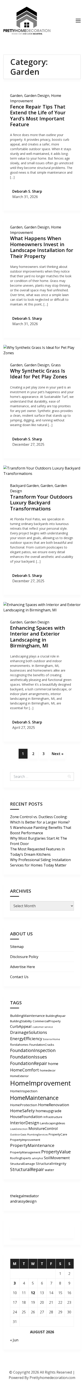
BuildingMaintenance (27, 1015)
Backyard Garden (24, 485)
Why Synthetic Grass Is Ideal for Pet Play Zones (38, 373)
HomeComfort (24, 1070)
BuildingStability (21, 1021)
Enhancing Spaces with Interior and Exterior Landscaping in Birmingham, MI (37, 636)
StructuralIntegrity (51, 1163)
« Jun (14, 1340)
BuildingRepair (56, 1016)
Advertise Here (22, 966)
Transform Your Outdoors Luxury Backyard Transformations (41, 502)
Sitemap (17, 946)
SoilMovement (57, 1157)
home (53, 1063)
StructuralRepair (27, 1169)
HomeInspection (23, 1091)
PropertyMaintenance (32, 1145)
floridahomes (19, 1045)
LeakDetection (19, 1129)
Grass (56, 365)
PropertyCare (58, 1134)
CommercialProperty (47, 1021)
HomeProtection (23, 1105)
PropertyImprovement (25, 1140)
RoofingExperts (20, 1158)
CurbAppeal (21, 1026)
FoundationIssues (28, 1057)
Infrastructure (52, 1117)
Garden (16, 95)
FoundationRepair (28, 1063)
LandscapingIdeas (52, 1123)
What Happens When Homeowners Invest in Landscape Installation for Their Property (41, 247)
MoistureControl (43, 1128)
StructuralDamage (22, 1164)
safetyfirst (37, 1158)
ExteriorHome (51, 1039)
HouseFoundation (26, 1116)
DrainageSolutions (28, 1032)
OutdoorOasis (18, 1134)
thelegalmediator (24, 1195)
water (49, 1169)
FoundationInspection (33, 1050)
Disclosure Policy (24, 956)
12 (33, 1292)
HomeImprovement (40, 1083)
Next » (57, 753)
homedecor (48, 1070)
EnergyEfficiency (26, 1038)
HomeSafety (22, 1110)
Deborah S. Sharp (27, 191)
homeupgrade (48, 1110)
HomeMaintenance (34, 1097)
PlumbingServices (37, 1134)
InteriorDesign (24, 1122)
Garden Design (36, 95)
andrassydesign (23, 1201)
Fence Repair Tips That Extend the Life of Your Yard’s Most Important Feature (38, 115)
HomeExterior (19, 1076)
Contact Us (19, 976)
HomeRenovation (53, 1104)
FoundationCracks (41, 1045)
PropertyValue (56, 1152)
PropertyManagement (25, 1152)
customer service (42, 1027)
